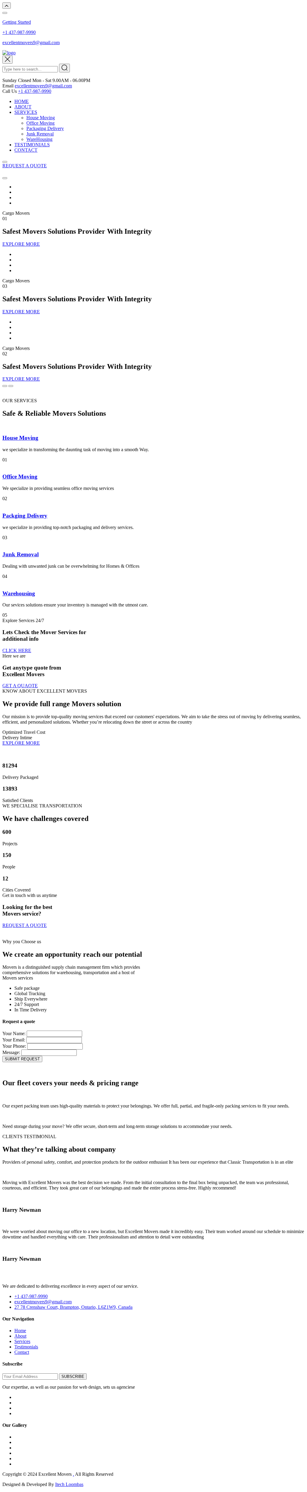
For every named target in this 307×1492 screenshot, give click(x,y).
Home (20, 1330)
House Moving (40, 117)
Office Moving (40, 123)
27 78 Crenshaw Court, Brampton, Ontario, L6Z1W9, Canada (73, 1307)
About (20, 1336)
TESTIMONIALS (32, 144)
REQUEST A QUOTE (24, 165)
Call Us (9, 91)
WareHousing (39, 139)
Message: (11, 1052)
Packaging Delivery (45, 128)
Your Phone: (14, 1046)
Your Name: (13, 1033)
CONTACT (25, 150)
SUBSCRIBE (72, 1376)
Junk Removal (40, 133)
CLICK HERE (16, 650)
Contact (21, 1352)
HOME (21, 101)
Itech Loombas (69, 1484)
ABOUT (22, 106)
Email (7, 85)
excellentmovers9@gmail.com (31, 42)
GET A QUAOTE (20, 685)
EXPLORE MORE (21, 244)
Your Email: (13, 1039)
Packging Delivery (24, 515)
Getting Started (16, 22)
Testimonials (26, 1346)
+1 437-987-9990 (19, 32)
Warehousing (18, 593)
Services (22, 1341)
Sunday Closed (16, 80)
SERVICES (25, 112)
